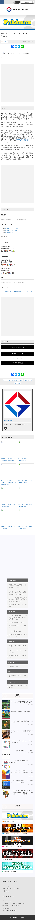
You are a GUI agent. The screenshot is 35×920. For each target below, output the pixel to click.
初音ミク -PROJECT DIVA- (9, 910)
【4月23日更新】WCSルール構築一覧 (18, 626)
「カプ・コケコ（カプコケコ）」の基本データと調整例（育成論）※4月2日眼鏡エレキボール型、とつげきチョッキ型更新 (22, 792)
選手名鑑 (17, 383)
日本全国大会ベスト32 (11, 228)
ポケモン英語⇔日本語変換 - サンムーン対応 (21, 751)
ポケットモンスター (7, 901)
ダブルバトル (28, 380)
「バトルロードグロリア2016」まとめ (17, 656)
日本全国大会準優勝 (11, 230)
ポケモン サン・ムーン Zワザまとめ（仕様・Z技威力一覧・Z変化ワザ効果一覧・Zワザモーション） (17, 592)
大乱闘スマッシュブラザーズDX (10, 905)
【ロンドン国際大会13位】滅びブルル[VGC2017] (20, 761)
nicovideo (5, 57)
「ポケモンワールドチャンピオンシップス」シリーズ (18, 651)
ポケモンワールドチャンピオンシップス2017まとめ (18, 635)
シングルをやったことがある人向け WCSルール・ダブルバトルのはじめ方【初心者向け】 (18, 617)
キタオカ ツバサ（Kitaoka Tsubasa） (12, 380)
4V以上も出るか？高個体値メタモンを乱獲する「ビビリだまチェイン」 (22, 781)
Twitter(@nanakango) (17, 347)
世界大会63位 (9, 232)
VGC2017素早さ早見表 (15, 631)
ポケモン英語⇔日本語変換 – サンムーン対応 (18, 686)
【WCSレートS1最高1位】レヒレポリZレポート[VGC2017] (22, 741)
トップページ (5, 886)
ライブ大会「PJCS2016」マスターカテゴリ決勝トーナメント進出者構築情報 (9, 482)
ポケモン (5, 41)
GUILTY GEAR (6, 908)
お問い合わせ (5, 891)
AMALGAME (27, 41)
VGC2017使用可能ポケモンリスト (17, 622)
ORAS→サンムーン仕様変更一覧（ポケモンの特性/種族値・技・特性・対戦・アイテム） (17, 585)
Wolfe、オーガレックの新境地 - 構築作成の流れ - (22, 731)
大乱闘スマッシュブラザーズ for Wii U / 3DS (13, 903)
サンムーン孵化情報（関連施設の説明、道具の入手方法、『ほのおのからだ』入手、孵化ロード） (18, 599)
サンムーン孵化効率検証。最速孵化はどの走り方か (22, 721)
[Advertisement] (17, 83)
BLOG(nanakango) (17, 354)
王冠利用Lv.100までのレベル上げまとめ (18, 605)
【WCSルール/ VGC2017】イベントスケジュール (17, 646)
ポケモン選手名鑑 (17, 363)
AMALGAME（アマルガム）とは (10, 888)
